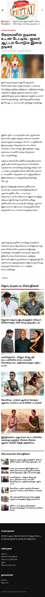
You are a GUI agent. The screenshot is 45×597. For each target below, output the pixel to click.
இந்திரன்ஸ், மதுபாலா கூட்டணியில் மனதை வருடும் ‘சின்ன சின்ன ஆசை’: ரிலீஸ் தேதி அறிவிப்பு (21, 440)
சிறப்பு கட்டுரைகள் (9, 559)
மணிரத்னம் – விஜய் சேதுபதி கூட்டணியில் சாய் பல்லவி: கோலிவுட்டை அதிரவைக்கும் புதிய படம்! (20, 361)
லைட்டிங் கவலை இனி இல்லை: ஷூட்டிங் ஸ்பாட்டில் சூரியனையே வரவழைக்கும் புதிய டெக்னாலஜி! (25, 470)
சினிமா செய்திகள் (9, 556)
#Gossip (4, 278)
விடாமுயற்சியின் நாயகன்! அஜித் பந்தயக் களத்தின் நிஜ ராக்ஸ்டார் (25, 498)
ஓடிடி (3, 562)
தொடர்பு (4, 583)
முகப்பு (4, 554)
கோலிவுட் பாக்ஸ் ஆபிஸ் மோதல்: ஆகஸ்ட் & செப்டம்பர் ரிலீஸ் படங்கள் (21, 401)
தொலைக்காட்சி (8, 565)
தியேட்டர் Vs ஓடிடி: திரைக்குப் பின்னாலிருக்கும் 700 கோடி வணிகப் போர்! (26, 508)
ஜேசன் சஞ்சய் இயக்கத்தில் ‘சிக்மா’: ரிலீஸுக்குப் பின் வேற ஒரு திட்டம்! (26, 22)
